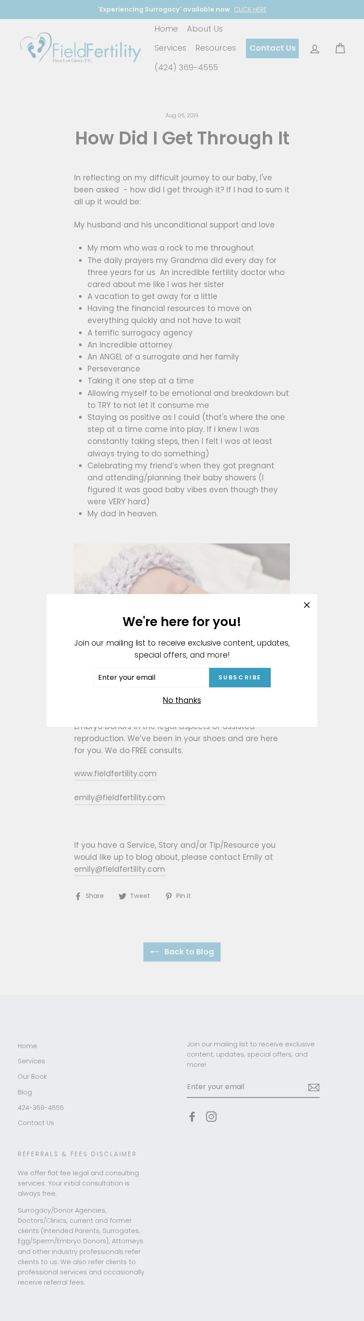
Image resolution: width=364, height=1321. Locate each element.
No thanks (182, 700)
